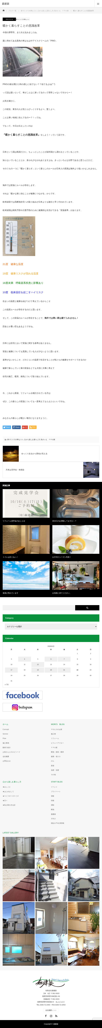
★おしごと (7, 787)
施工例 (53, 734)
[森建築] (47, 3)
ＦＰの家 (54, 747)
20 (51, 670)
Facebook (46, 1015)
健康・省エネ (56, 756)
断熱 (52, 809)
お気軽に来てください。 (61, 593)
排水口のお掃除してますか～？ (64, 521)
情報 (52, 800)
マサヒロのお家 (56, 729)
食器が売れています (10, 593)
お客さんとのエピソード (11, 752)
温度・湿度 (55, 770)
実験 (52, 796)
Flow (4, 738)
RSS (56, 1015)
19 (38, 670)
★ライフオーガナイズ (11, 796)
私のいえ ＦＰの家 (48, 439)
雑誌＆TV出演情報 (57, 823)
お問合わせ (7, 761)
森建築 (53, 814)
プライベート (56, 791)
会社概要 (6, 756)
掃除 (52, 805)
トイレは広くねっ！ (10, 557)
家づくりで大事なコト (22, 19)
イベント (54, 787)
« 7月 (7, 685)
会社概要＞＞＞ (51, 1010)
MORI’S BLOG (58, 724)
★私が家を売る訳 (9, 805)
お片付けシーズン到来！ (61, 557)
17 (11, 670)
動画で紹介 (7, 747)
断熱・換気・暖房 (57, 752)
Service (5, 734)
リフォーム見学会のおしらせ (14, 521)
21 (64, 670)
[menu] (98, 3)
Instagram (51, 1015)
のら (52, 761)
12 (38, 664)
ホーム (5, 724)
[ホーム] (3, 10)
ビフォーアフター (57, 743)
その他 (53, 775)
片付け (53, 819)
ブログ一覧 (12, 11)
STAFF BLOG (57, 782)
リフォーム (55, 738)
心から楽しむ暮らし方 (32, 439)
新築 (52, 766)
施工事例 (6, 743)
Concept (6, 729)
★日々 (5, 800)
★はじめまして (8, 791)
